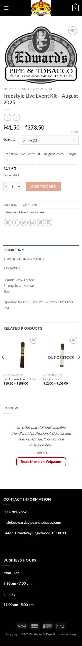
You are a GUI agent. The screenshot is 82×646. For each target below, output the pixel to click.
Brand (23, 89)
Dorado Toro (52, 379)
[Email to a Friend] (32, 222)
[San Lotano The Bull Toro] (21, 353)
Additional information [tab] (24, 259)
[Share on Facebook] (16, 222)
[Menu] (6, 8)
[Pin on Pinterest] (40, 222)
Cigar (22, 212)
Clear (75, 131)
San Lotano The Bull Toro (20, 379)
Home (8, 89)
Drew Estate (43, 89)
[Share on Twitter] (24, 222)
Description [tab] (13, 250)
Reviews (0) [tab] (12, 268)
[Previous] (3, 366)
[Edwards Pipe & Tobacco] (41, 8)
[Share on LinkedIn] (48, 222)
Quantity (9, 139)
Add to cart (43, 186)
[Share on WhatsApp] (7, 222)
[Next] (79, 366)
